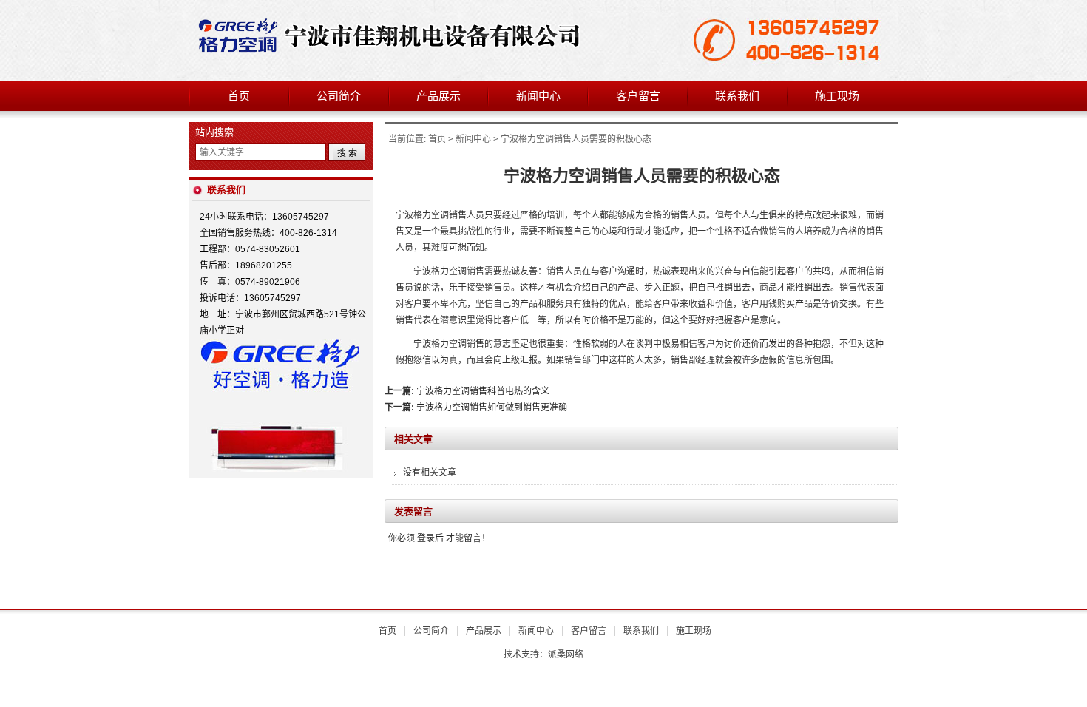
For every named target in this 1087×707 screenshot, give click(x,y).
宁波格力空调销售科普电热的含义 (482, 391)
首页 (239, 96)
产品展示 (438, 96)
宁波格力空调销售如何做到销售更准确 (491, 407)
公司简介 (338, 96)
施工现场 (837, 96)
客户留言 (638, 96)
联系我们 (737, 96)
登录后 (430, 538)
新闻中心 (538, 96)
